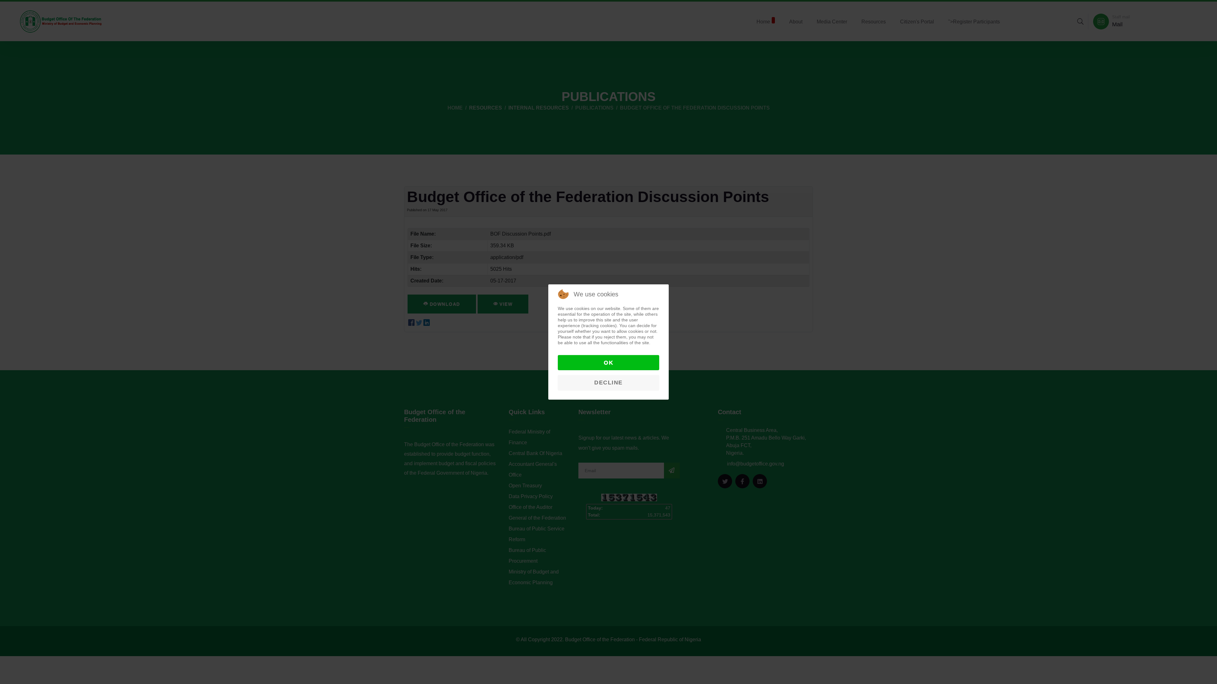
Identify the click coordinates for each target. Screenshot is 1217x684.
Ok (608, 362)
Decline (608, 382)
